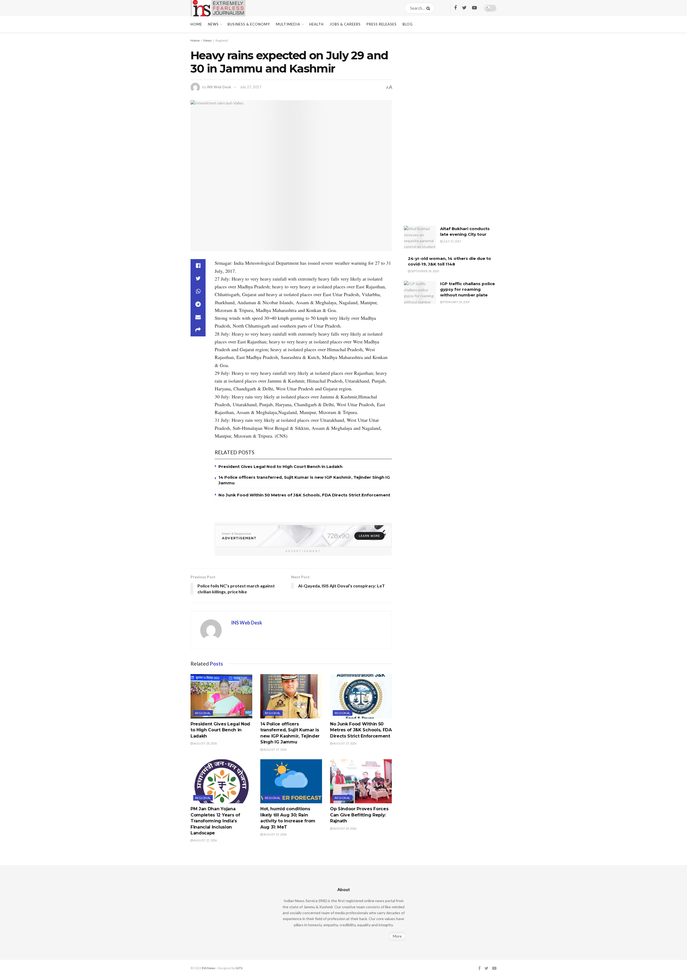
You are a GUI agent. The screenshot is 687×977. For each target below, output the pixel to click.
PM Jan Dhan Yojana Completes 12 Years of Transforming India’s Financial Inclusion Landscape (215, 821)
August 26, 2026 (344, 828)
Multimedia (288, 24)
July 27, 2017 (250, 87)
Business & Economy (249, 24)
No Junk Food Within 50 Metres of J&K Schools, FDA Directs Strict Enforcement (304, 494)
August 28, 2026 (205, 743)
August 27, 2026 (275, 749)
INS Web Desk (219, 87)
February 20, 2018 (456, 302)
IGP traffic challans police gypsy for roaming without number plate (467, 289)
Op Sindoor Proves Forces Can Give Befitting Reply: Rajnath (359, 814)
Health (316, 24)
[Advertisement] (444, 132)
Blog (408, 24)
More (397, 936)
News (213, 24)
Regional (221, 40)
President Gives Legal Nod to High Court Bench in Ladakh (280, 466)
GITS (239, 968)
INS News (208, 968)
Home (196, 24)
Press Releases (382, 24)
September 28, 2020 (424, 271)
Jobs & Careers (345, 24)
